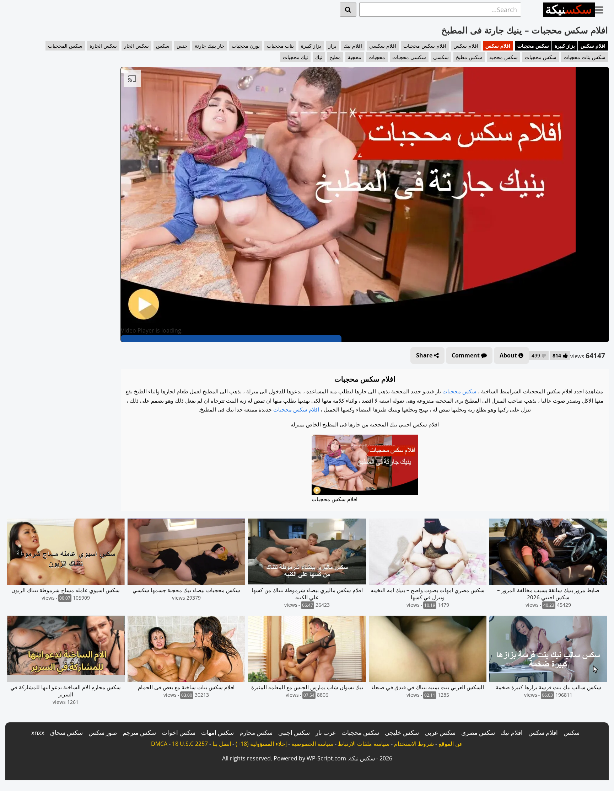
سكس (162, 45)
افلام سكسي (382, 45)
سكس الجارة (103, 45)
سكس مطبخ (469, 57)
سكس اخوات (178, 732)
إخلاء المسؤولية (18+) (261, 744)
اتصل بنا (221, 744)
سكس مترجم (139, 732)
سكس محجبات (533, 45)
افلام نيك (353, 45)
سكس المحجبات (65, 45)
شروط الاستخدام (414, 744)
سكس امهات (217, 732)
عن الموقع (450, 744)
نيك (318, 57)
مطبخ (335, 57)
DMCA (159, 744)
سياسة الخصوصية (312, 744)
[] (348, 9)
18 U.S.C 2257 (190, 744)
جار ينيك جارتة (210, 45)
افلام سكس (593, 45)
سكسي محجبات (409, 57)
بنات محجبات (280, 45)
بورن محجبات (246, 45)
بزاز (332, 45)
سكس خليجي (402, 732)
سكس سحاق (66, 732)
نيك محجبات (295, 57)
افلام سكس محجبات (424, 45)
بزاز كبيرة (565, 45)
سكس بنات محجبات (584, 57)
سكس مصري (478, 732)
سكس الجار (136, 45)
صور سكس (102, 732)
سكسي (441, 57)
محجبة (354, 57)
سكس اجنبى (294, 732)
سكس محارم (256, 732)
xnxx (37, 732)
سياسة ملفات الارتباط (363, 744)
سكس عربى (440, 732)
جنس (182, 45)
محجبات (376, 57)
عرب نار (326, 732)
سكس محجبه (503, 57)
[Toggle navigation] (602, 8)
